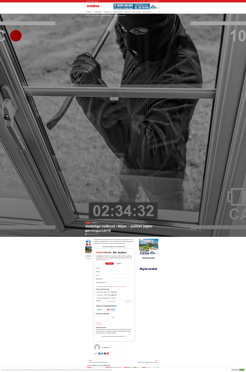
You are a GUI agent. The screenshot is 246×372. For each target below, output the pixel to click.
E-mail (97, 275)
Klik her (125, 336)
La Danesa (88, 15)
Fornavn (98, 268)
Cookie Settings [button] (235, 369)
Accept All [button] (242, 369)
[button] (89, 12)
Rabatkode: (98, 300)
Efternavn (98, 271)
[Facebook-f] (140, 1)
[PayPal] (100, 310)
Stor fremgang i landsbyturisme (88, 256)
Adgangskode (99, 278)
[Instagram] (142, 1)
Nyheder (93, 15)
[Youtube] (144, 1)
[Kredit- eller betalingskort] (110, 310)
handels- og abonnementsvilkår (118, 286)
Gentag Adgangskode (101, 282)
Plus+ (103, 259)
